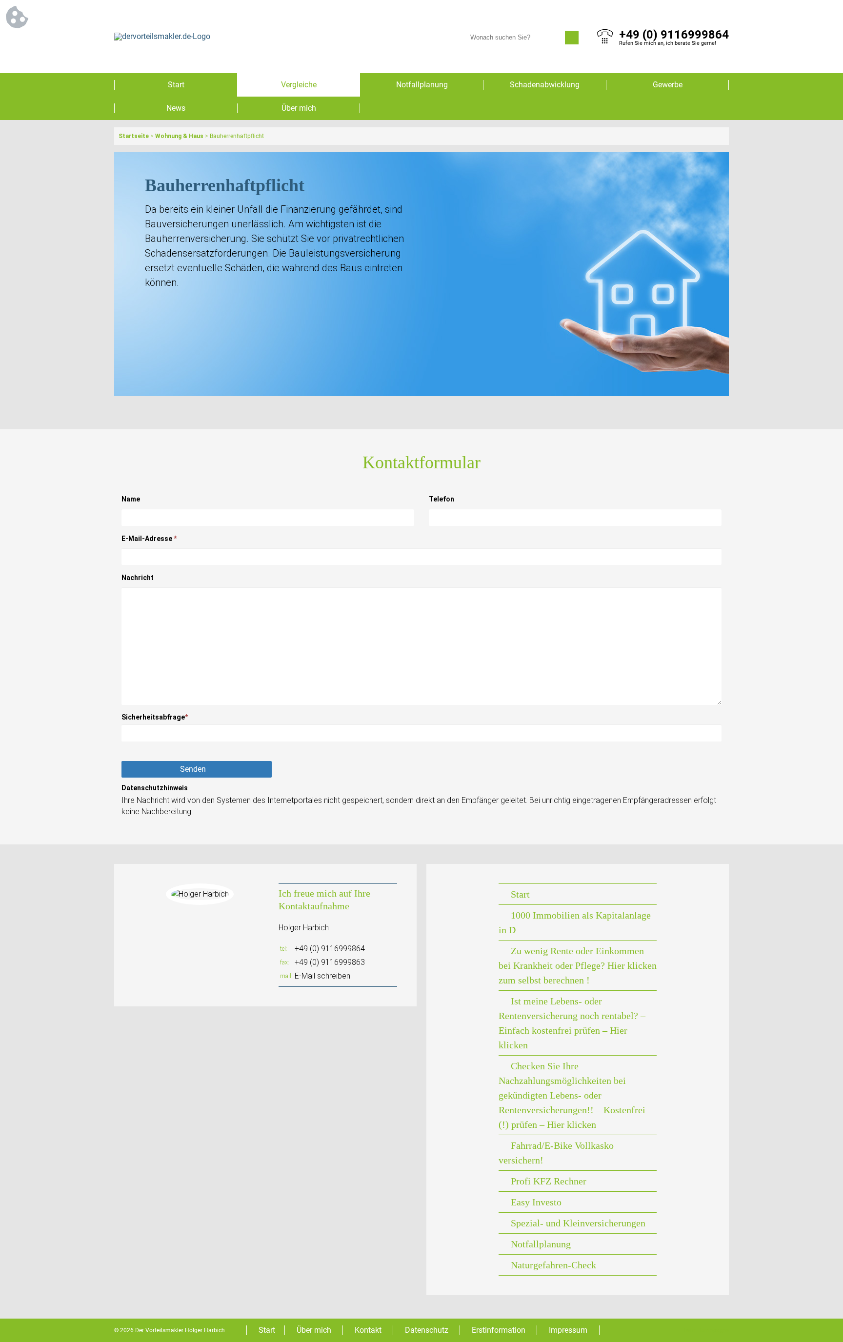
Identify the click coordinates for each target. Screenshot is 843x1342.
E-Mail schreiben (322, 976)
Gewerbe (667, 84)
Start (176, 84)
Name (130, 499)
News (175, 108)
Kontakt (368, 1330)
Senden (193, 769)
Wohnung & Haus (179, 136)
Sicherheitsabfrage (154, 717)
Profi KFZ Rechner (548, 1181)
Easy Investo (536, 1202)
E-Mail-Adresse (149, 538)
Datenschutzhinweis (154, 788)
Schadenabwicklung (545, 84)
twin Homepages (706, 1330)
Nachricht (137, 577)
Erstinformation (498, 1330)
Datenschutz (426, 1330)
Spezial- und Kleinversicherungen (578, 1223)
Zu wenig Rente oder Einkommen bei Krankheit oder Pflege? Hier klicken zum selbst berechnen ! (578, 965)
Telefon (441, 499)
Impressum (568, 1330)
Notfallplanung (422, 84)
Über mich (298, 108)
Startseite (134, 136)
